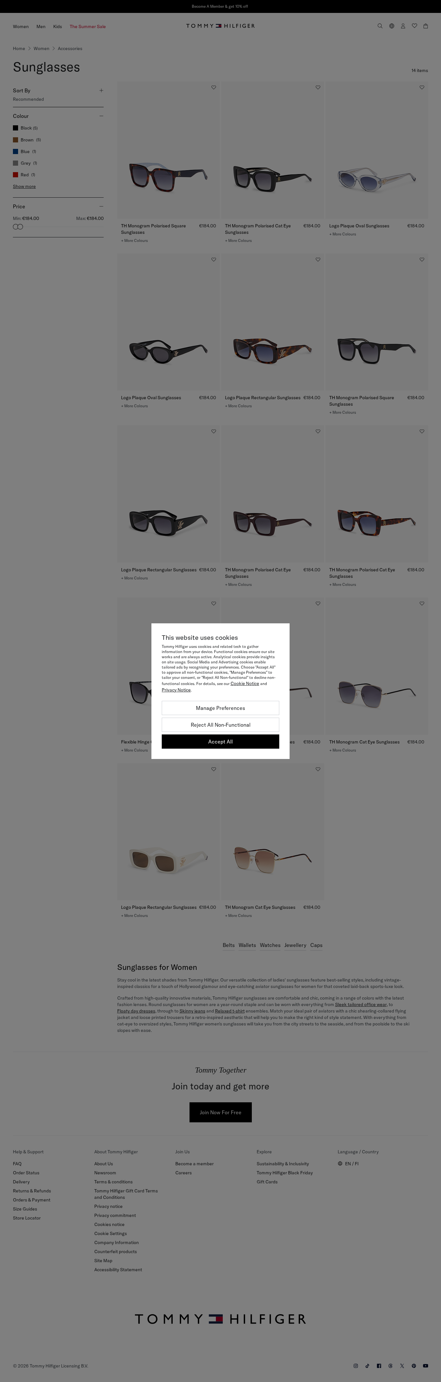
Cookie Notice (245, 683)
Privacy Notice (176, 690)
